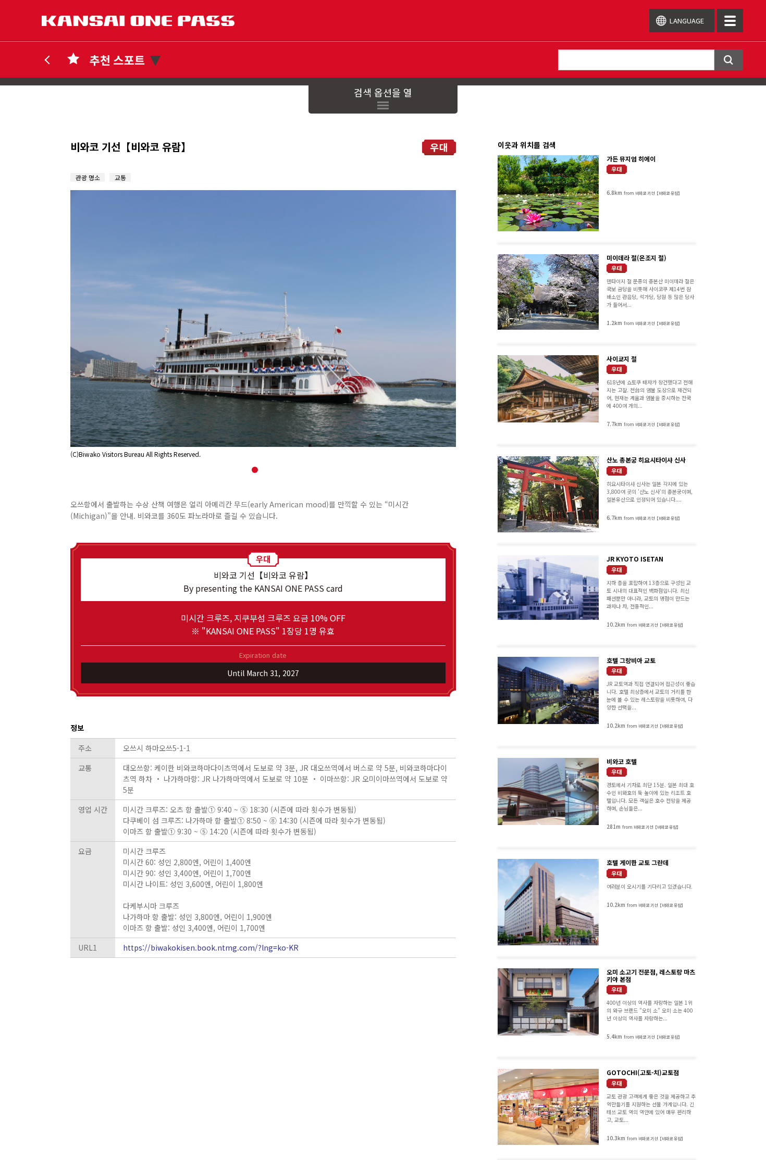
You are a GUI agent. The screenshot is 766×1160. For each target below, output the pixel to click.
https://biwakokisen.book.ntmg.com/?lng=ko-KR (211, 947)
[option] (263, 324)
